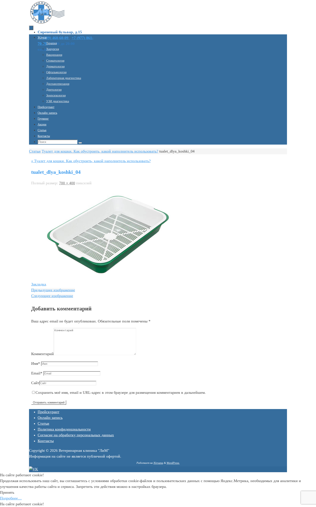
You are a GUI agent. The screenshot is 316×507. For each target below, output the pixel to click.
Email (36, 373)
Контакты (46, 441)
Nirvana (158, 462)
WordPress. (173, 462)
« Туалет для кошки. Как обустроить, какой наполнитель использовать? (91, 161)
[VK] (33, 469)
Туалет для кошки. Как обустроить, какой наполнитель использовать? (100, 151)
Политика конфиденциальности (64, 429)
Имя (35, 363)
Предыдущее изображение (53, 290)
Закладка (38, 284)
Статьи (35, 151)
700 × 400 (67, 183)
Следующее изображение (52, 296)
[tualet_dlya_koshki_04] (106, 274)
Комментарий (42, 354)
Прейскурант (48, 412)
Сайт (35, 383)
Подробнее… (11, 498)
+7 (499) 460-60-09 (53, 38)
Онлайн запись (50, 417)
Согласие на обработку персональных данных (76, 435)
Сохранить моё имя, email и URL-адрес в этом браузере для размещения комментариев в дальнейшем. (120, 392)
